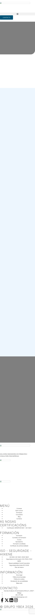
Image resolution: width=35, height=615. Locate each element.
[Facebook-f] (2, 600)
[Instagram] (16, 600)
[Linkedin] (11, 600)
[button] (17, 14)
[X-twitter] (7, 600)
